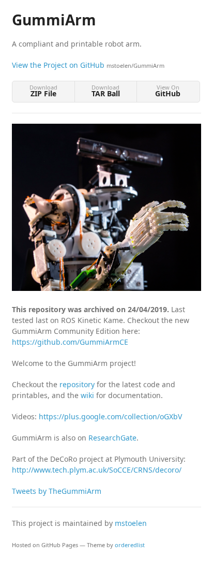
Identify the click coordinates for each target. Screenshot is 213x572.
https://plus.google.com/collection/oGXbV (110, 416)
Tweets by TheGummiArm (56, 491)
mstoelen (131, 523)
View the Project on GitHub (88, 65)
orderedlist (130, 545)
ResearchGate (112, 438)
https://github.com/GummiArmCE (70, 342)
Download (43, 90)
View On (167, 90)
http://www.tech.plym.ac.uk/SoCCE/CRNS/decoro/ (96, 470)
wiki (87, 395)
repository (77, 384)
